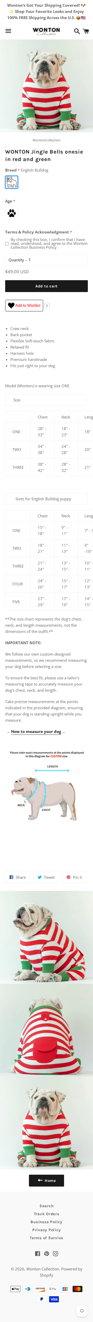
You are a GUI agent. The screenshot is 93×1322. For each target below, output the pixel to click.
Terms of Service (46, 1238)
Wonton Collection (42, 1268)
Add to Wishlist (27, 305)
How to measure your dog (36, 731)
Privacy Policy (46, 1230)
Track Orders (46, 1214)
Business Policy (46, 1222)
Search (47, 1206)
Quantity (16, 259)
